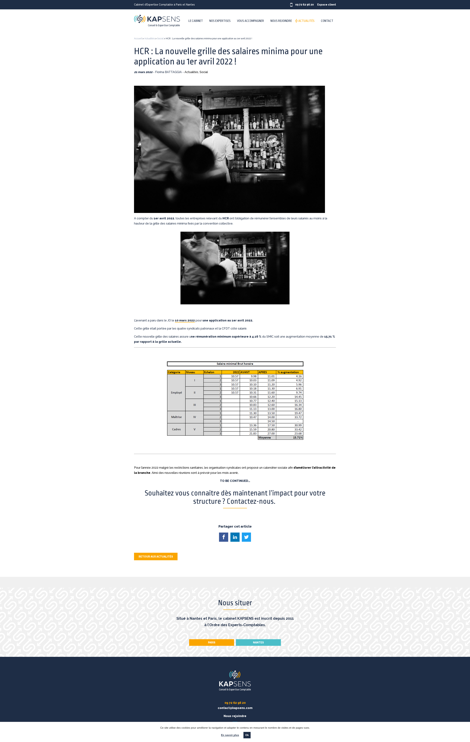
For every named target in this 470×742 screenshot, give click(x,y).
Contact (327, 21)
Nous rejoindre (281, 21)
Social (160, 38)
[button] (223, 537)
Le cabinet (195, 21)
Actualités (306, 21)
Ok (247, 735)
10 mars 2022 (185, 320)
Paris (211, 642)
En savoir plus (230, 735)
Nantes (258, 642)
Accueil (138, 38)
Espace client (326, 4)
